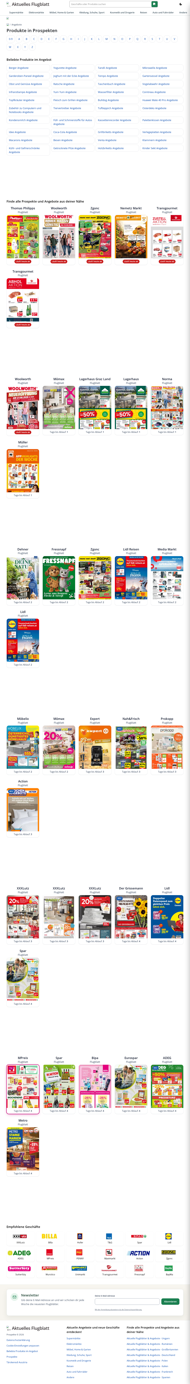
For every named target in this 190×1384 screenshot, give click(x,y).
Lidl (23, 613)
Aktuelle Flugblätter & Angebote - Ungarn (148, 1338)
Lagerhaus (131, 381)
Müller (23, 444)
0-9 (11, 39)
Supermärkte (16, 12)
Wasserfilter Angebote (111, 92)
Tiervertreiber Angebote (67, 108)
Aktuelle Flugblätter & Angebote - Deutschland (151, 1355)
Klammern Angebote (154, 140)
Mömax (58, 381)
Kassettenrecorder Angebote (114, 120)
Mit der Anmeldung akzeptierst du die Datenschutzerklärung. (118, 1309)
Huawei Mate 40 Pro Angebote (160, 100)
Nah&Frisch (131, 720)
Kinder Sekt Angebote (154, 148)
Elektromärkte (36, 12)
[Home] (8, 18)
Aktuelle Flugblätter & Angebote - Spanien (148, 1377)
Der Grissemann (131, 890)
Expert (95, 720)
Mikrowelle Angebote (154, 67)
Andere (183, 12)
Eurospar (131, 1059)
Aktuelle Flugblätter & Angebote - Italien (147, 1366)
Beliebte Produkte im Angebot (22, 1351)
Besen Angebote (62, 140)
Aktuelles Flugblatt (30, 4)
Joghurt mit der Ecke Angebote (71, 76)
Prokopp (167, 720)
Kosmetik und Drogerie (122, 12)
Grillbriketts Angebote (110, 132)
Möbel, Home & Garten (62, 12)
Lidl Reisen (131, 551)
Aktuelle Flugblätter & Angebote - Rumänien (149, 1343)
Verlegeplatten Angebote (156, 132)
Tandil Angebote (107, 67)
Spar (23, 952)
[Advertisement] (95, 177)
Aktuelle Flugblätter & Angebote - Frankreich (150, 1371)
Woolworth (59, 210)
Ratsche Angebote (63, 84)
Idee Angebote (17, 132)
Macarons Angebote (20, 140)
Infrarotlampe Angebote (23, 92)
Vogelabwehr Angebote (156, 84)
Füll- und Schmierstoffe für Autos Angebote (72, 122)
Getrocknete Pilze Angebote (69, 148)
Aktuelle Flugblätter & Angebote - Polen (147, 1360)
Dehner (22, 551)
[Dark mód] (180, 4)
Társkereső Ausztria (17, 1362)
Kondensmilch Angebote (23, 120)
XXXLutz (23, 890)
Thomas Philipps (23, 210)
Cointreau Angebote (154, 92)
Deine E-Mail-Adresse (105, 1295)
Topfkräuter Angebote (21, 100)
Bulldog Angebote (108, 100)
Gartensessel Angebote (155, 76)
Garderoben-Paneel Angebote (26, 76)
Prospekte (12, 1356)
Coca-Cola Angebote (65, 132)
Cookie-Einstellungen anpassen (23, 1345)
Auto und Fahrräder (163, 12)
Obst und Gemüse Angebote (25, 84)
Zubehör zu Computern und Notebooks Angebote (25, 110)
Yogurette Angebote (65, 67)
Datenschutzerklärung (18, 1340)
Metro (23, 1122)
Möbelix (23, 720)
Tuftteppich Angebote (110, 108)
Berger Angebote (19, 67)
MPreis (23, 1059)
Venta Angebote (107, 140)
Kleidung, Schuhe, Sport (91, 12)
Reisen (143, 12)
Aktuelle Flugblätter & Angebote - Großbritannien (152, 1349)
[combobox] (113, 4)
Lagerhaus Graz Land (95, 381)
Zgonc (95, 210)
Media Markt (167, 551)
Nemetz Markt (131, 210)
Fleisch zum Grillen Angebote (70, 100)
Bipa (95, 1059)
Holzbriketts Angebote (111, 148)
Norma (167, 381)
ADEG (167, 1059)
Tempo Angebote (108, 76)
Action (23, 783)
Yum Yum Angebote (65, 92)
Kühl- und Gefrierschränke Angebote (24, 150)
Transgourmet (167, 210)
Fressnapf (59, 551)
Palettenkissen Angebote (156, 120)
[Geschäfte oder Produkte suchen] (154, 4)
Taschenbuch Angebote (111, 84)
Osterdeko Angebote (154, 108)
